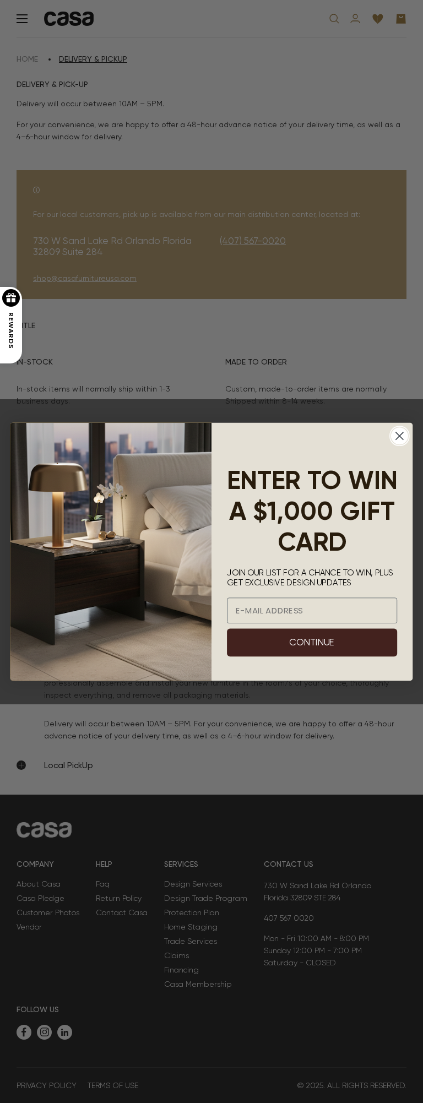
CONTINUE (311, 642)
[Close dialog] (400, 436)
